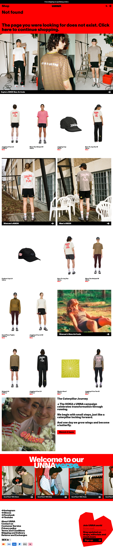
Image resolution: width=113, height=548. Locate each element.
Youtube (8, 517)
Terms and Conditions (13, 530)
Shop (5, 6)
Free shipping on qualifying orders (57, 2)
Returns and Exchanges (14, 535)
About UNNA (8, 521)
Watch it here (66, 432)
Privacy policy (8, 528)
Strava (7, 512)
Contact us (7, 523)
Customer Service (11, 526)
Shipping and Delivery (13, 533)
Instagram (9, 510)
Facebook (9, 515)
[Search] (106, 6)
